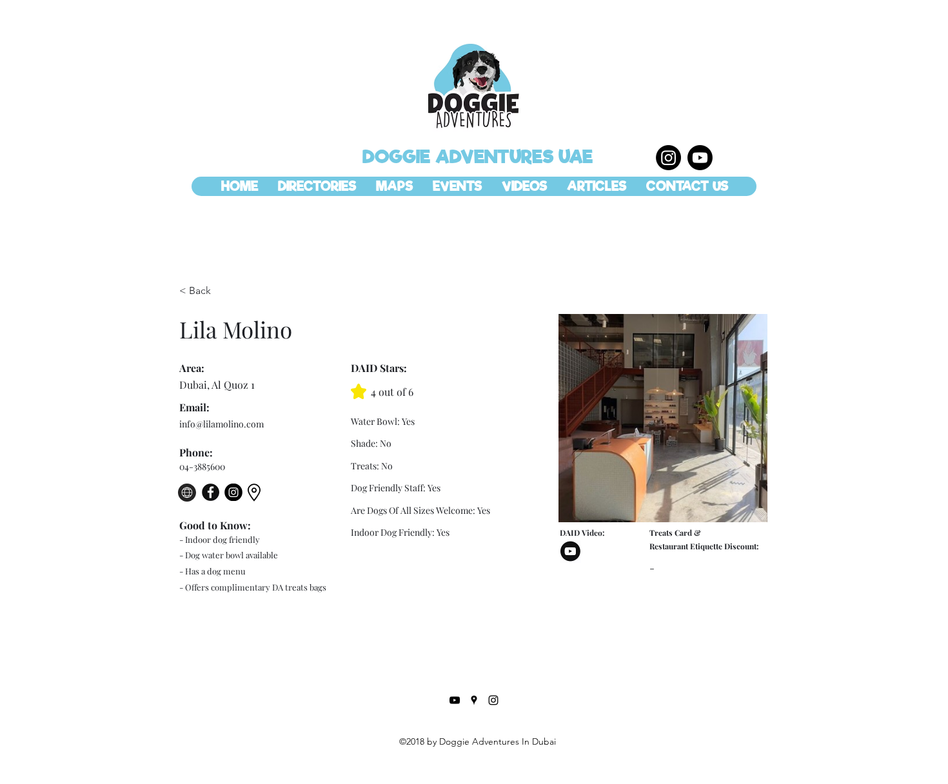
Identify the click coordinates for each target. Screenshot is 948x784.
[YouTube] (454, 700)
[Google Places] (474, 700)
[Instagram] (668, 157)
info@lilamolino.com (221, 424)
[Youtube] (700, 157)
